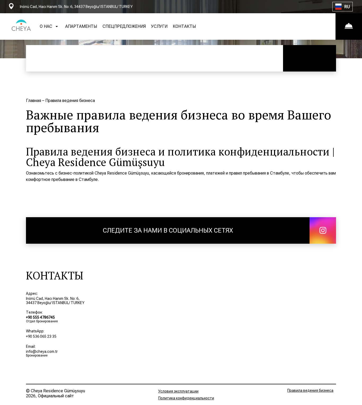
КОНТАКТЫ (184, 26)
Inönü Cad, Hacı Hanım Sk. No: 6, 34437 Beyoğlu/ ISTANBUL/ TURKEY (55, 300)
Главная (34, 100)
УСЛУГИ (159, 26)
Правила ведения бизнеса (310, 390)
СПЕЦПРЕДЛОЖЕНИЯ (124, 26)
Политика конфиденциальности (186, 398)
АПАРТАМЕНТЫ (81, 26)
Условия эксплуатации (178, 391)
